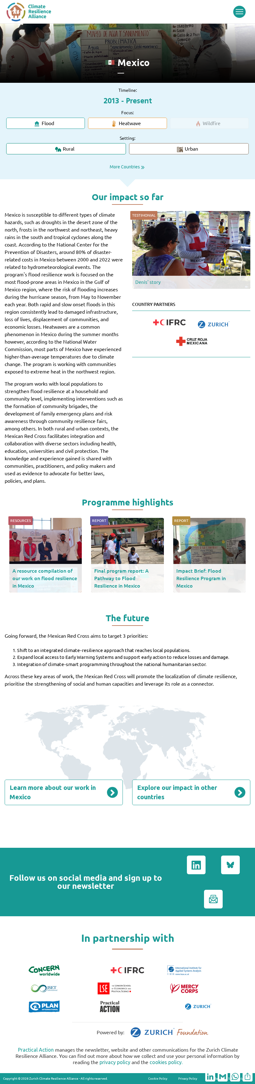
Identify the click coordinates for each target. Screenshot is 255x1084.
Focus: (127, 112)
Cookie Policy (157, 1078)
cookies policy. (166, 1062)
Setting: (127, 138)
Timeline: (127, 90)
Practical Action (36, 1050)
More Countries (125, 166)
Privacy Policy (187, 1078)
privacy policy (115, 1062)
